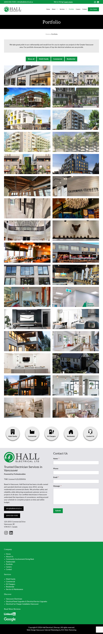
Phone (55, 468)
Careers (78, 9)
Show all (31, 59)
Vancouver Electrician (14, 599)
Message (57, 486)
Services (62, 9)
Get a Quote (93, 9)
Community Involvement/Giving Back (20, 559)
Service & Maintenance (14, 589)
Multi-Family (44, 59)
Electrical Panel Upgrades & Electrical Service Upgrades (26, 601)
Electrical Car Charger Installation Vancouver (22, 604)
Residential (71, 59)
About (53, 9)
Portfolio (71, 9)
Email (56, 477)
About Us (9, 557)
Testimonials (10, 562)
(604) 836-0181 (10, 2)
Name (56, 458)
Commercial (57, 59)
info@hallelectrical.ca (25, 2)
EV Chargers (10, 584)
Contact (84, 9)
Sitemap (57, 627)
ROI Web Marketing (68, 630)
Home (48, 9)
